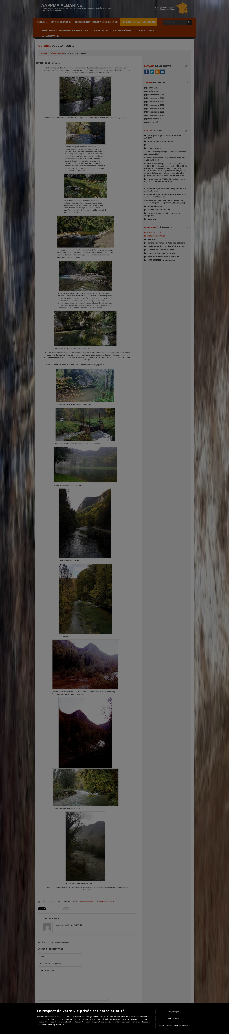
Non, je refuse (173, 1018)
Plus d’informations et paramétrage (173, 1025)
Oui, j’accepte (173, 1011)
